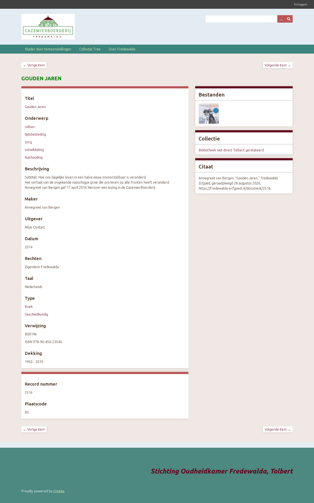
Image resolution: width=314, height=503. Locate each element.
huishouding (34, 157)
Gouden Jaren (35, 107)
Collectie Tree (90, 49)
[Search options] (281, 19)
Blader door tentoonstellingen (48, 49)
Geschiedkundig (36, 314)
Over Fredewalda (122, 49)
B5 (27, 412)
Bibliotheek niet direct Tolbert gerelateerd (231, 150)
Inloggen (300, 4)
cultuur (30, 127)
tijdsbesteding (35, 134)
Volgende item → (278, 65)
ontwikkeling (34, 150)
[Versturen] (289, 19)
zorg (28, 142)
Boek (29, 307)
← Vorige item (34, 65)
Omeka (58, 491)
